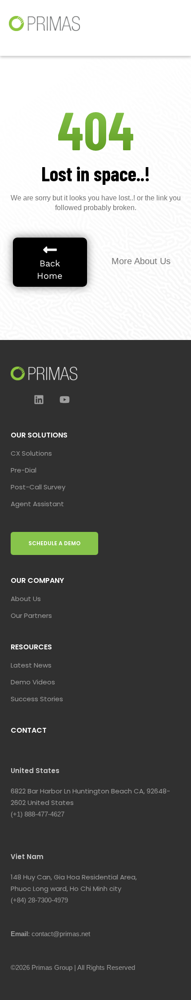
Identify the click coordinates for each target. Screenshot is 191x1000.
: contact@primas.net (50, 934)
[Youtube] (64, 399)
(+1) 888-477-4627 (37, 814)
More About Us (141, 261)
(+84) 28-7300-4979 (39, 900)
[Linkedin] (38, 399)
